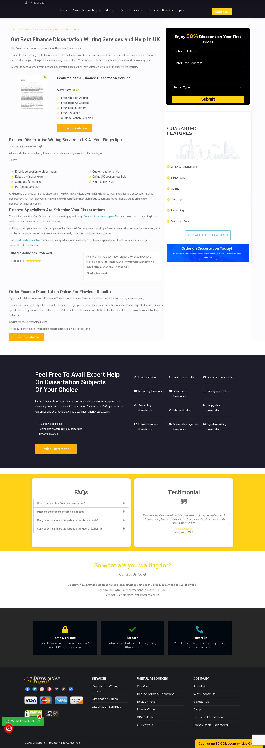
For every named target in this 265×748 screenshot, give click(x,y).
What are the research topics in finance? (60, 511)
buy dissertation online (27, 240)
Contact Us (201, 701)
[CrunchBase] (71, 689)
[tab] (81, 503)
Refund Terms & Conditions (155, 694)
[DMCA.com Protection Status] (33, 713)
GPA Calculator (147, 717)
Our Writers (145, 725)
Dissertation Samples (106, 706)
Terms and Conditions (208, 717)
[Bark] (56, 689)
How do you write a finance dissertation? (61, 503)
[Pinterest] (49, 689)
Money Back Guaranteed (210, 725)
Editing (108, 10)
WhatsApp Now (25, 720)
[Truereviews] (63, 689)
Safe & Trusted (65, 638)
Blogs (197, 709)
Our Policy (144, 686)
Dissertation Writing (84, 10)
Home (64, 10)
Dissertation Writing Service (105, 688)
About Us (199, 686)
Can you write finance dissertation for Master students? (69, 528)
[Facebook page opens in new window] (27, 689)
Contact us (199, 638)
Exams (150, 10)
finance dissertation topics (99, 216)
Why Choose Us (204, 694)
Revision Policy (147, 701)
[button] (74, 128)
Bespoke (132, 638)
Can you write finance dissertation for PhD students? (68, 520)
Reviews (167, 10)
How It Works (146, 709)
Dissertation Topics (105, 698)
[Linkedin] (34, 689)
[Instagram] (42, 689)
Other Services (130, 10)
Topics (180, 10)
